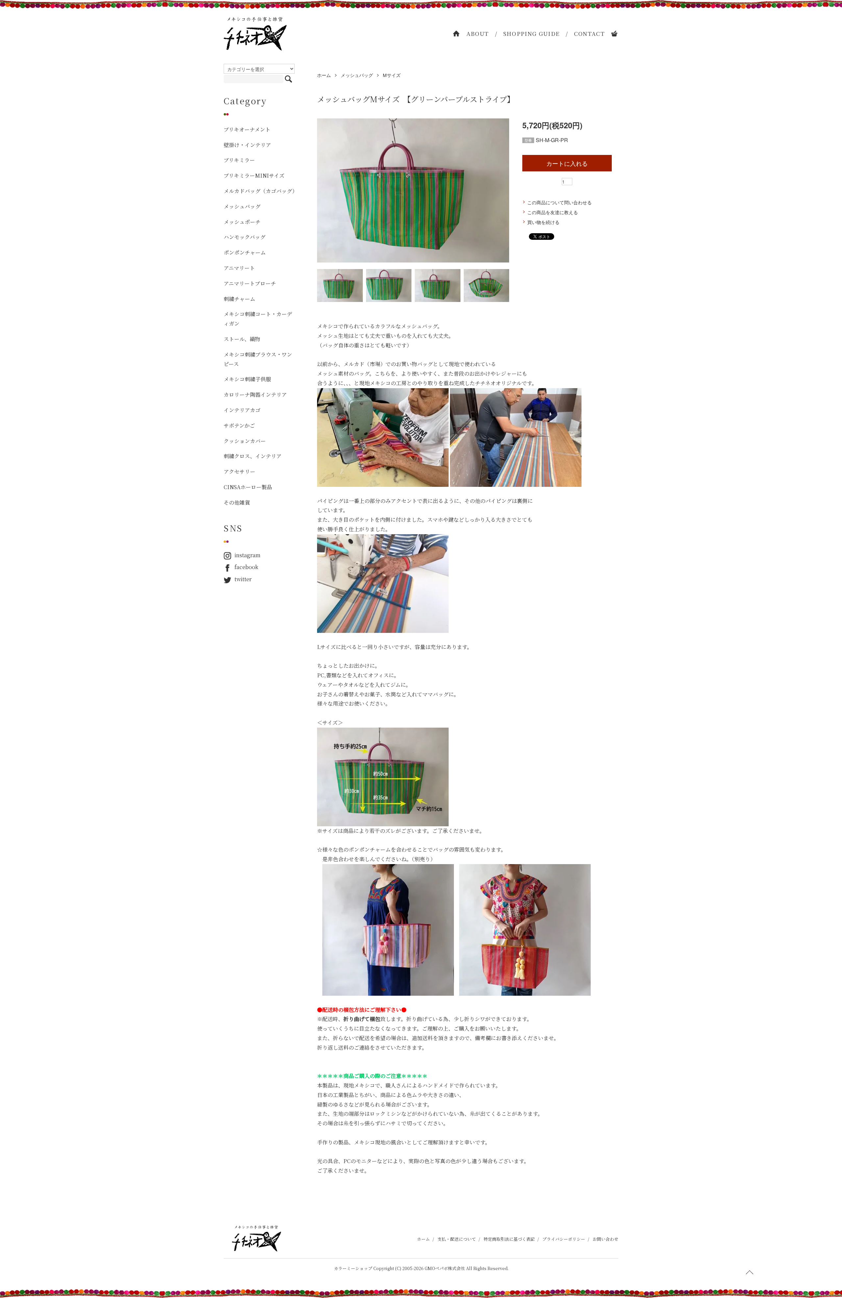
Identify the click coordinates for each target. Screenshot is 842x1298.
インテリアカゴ (242, 410)
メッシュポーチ (242, 222)
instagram (247, 555)
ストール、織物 (242, 339)
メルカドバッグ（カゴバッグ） (259, 191)
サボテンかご (239, 425)
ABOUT (477, 33)
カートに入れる (567, 163)
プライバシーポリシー (563, 1239)
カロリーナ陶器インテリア (255, 394)
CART (614, 33)
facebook (246, 567)
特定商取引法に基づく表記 (509, 1239)
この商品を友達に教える (552, 212)
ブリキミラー (239, 160)
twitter (243, 579)
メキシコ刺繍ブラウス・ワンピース (258, 359)
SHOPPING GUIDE (531, 33)
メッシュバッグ (357, 75)
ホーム (324, 75)
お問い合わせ (605, 1239)
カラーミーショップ (353, 1268)
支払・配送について (456, 1239)
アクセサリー (239, 471)
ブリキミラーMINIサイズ (254, 175)
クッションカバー (245, 441)
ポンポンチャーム (245, 252)
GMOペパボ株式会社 (445, 1268)
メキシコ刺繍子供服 (247, 379)
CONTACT (589, 33)
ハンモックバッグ (244, 237)
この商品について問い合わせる (559, 202)
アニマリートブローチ (250, 283)
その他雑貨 (237, 502)
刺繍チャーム (239, 299)
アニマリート (239, 268)
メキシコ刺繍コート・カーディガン (258, 318)
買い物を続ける (543, 222)
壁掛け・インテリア (247, 145)
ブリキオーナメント (247, 129)
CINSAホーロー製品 (248, 487)
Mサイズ (392, 75)
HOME (456, 33)
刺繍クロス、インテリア (253, 456)
